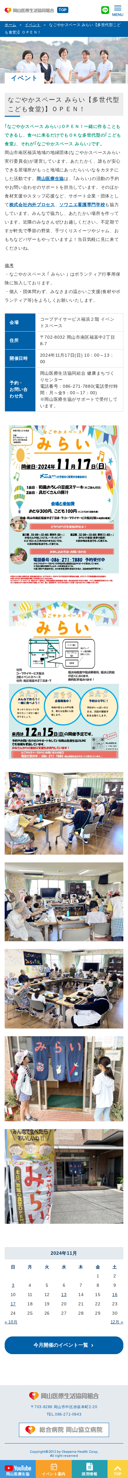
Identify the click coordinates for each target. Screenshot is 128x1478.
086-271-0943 (68, 1414)
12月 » (117, 1322)
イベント (32, 25)
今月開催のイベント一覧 (61, 1345)
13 (63, 1294)
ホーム (10, 25)
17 (13, 1303)
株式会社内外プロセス (32, 204)
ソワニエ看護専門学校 (82, 204)
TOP (63, 10)
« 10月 (11, 1322)
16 (114, 1294)
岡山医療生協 (50, 178)
